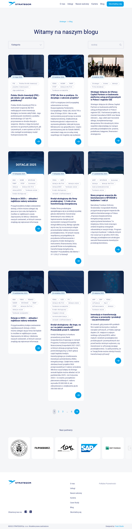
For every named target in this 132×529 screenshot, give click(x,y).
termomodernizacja (59, 316)
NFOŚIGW (31, 180)
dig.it (106, 303)
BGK (14, 180)
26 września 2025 (58, 293)
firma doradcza (97, 87)
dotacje (115, 83)
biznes (105, 83)
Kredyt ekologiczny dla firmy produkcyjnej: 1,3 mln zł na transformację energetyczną (64, 201)
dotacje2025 (17, 190)
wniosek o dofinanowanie (61, 194)
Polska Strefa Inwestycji (28, 83)
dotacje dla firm (66, 87)
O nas (62, 4)
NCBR (22, 180)
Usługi (70, 4)
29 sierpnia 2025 (98, 293)
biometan (31, 183)
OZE (62, 299)
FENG (54, 83)
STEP (54, 87)
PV (69, 299)
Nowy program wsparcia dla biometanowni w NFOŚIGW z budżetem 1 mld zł (104, 198)
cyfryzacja (96, 303)
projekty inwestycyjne (21, 87)
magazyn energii (58, 313)
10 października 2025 (19, 293)
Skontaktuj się (115, 4)
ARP (93, 299)
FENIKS (30, 299)
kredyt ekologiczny (19, 194)
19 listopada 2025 (18, 174)
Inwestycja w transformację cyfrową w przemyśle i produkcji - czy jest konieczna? (106, 317)
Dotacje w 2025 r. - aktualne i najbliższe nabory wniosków (24, 199)
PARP (71, 83)
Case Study (74, 503)
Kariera (94, 4)
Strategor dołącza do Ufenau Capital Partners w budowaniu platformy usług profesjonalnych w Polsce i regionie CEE (106, 96)
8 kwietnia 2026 (97, 77)
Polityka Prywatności (107, 484)
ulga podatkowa (18, 90)
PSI (14, 83)
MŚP (62, 180)
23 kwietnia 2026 (58, 77)
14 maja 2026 (17, 77)
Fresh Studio (119, 526)
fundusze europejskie (60, 90)
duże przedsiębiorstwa (100, 187)
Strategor (63, 22)
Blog (102, 4)
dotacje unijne (73, 183)
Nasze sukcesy (82, 4)
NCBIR (63, 83)
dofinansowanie (98, 306)
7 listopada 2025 (58, 174)
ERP (100, 299)
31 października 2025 (99, 174)
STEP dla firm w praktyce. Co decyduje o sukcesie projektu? (65, 96)
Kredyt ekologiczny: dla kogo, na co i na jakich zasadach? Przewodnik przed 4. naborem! (66, 327)
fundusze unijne (31, 190)
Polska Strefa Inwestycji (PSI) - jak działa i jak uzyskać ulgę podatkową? (25, 98)
